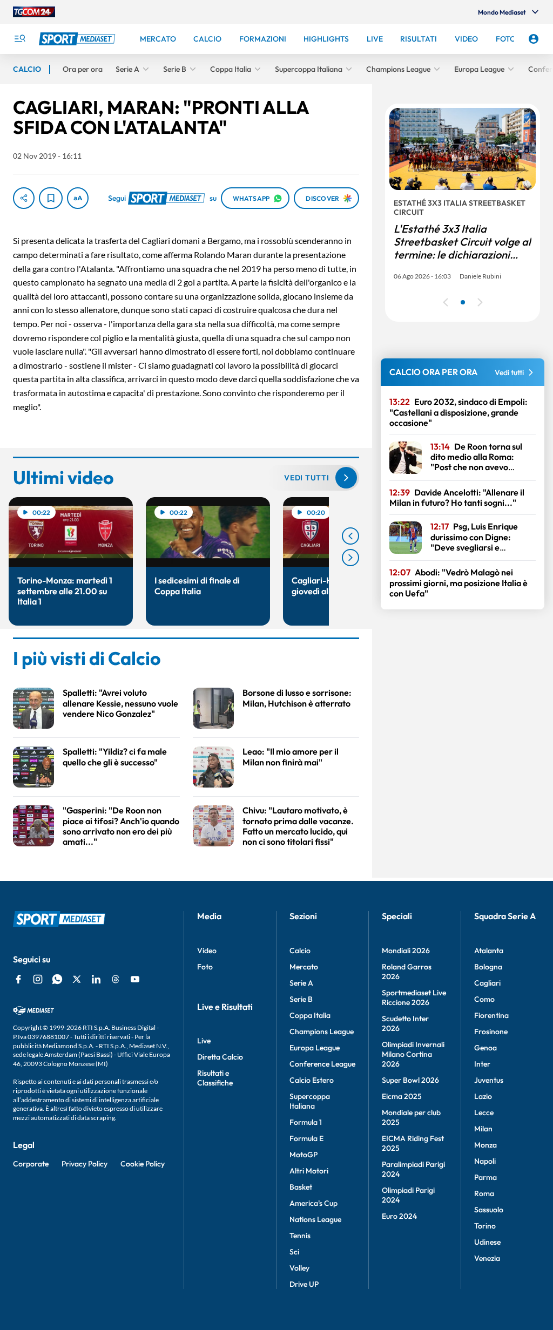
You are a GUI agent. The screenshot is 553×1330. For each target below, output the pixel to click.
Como (484, 999)
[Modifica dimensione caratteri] (78, 198)
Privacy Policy (84, 1164)
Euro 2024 (399, 1216)
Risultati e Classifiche (215, 1078)
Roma (484, 1193)
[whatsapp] (57, 979)
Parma (485, 1177)
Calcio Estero (311, 1080)
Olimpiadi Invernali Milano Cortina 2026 (413, 1054)
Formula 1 (305, 1122)
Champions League (321, 1031)
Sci (294, 1252)
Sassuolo (488, 1209)
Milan (483, 1129)
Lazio (483, 1096)
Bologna (488, 967)
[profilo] (533, 38)
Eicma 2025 (402, 1096)
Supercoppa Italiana (309, 1101)
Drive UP (304, 1284)
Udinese (487, 1242)
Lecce (484, 1112)
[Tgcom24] (34, 11)
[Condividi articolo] (24, 198)
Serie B (301, 999)
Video (207, 950)
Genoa (485, 1048)
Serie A (301, 983)
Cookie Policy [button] (142, 1164)
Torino (485, 1226)
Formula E (306, 1138)
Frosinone (491, 1031)
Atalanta (488, 950)
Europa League (314, 1048)
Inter (482, 1064)
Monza (485, 1145)
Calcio (300, 950)
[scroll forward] (350, 557)
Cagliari (487, 983)
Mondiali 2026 (406, 950)
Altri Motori (308, 1171)
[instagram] (37, 979)
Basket (300, 1187)
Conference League (322, 1064)
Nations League (315, 1219)
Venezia (487, 1258)
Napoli (485, 1161)
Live (204, 1041)
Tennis (300, 1235)
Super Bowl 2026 (410, 1080)
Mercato (303, 967)
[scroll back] (350, 536)
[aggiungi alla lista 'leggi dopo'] (51, 198)
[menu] (19, 38)
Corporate (31, 1164)
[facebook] (18, 979)
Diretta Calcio (220, 1057)
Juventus (488, 1080)
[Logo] (78, 38)
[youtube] (135, 979)
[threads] (115, 979)
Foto (205, 967)
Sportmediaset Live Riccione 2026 (414, 997)
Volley (299, 1268)
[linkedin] (96, 979)
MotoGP (303, 1154)
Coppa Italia (310, 1015)
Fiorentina (491, 1015)
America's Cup (313, 1203)
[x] (76, 979)
